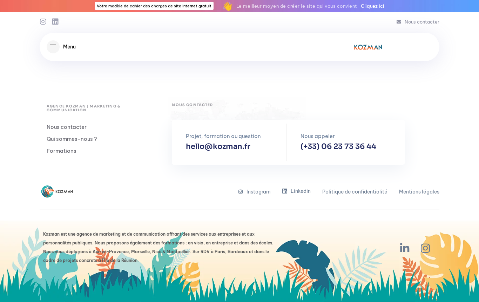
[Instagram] (43, 21)
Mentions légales (419, 192)
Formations (61, 150)
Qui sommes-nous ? (72, 139)
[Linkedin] (55, 21)
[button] (61, 46)
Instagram (259, 192)
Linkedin (301, 191)
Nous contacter (422, 22)
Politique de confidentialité (354, 192)
